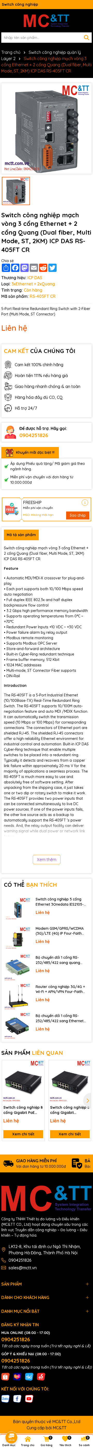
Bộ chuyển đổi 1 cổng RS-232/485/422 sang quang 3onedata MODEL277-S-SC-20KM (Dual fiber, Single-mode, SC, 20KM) (62, 960)
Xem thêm (46, 859)
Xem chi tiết (23, 1134)
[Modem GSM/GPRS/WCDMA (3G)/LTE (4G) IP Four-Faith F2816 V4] (17, 938)
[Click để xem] (46, 128)
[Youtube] (29, 1398)
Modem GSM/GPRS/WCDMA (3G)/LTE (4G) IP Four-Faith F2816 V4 (60, 931)
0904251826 (33, 435)
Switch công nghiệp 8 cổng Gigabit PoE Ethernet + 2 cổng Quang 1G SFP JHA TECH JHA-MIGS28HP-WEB (23, 1110)
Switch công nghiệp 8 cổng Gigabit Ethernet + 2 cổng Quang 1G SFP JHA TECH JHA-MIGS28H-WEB (69, 1110)
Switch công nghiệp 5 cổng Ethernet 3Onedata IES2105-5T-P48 (60, 902)
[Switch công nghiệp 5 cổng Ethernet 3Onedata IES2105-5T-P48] (17, 909)
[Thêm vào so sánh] (39, 1075)
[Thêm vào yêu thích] (39, 1066)
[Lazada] (17, 1376)
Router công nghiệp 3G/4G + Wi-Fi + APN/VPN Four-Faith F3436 (60, 989)
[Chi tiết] (85, 502)
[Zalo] (5, 1398)
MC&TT (59, 1427)
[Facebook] (17, 1398)
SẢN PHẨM (32, 1052)
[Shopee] (5, 1376)
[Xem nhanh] (39, 1084)
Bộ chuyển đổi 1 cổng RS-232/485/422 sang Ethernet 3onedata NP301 (59, 1018)
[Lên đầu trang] (82, 1402)
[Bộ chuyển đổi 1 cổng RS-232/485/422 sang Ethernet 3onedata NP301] (17, 1026)
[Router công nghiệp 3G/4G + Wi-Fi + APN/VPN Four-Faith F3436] (17, 997)
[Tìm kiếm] (86, 37)
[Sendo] (41, 1376)
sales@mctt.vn (23, 1267)
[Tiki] (29, 1376)
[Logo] (46, 21)
